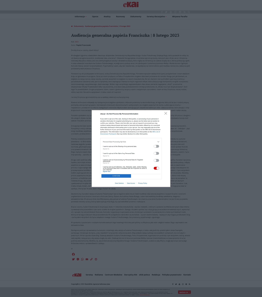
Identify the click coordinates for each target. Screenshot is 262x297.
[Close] (166, 114)
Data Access (131, 183)
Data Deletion (119, 183)
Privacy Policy (142, 183)
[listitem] (131, 142)
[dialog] (131, 148)
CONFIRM (116, 176)
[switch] (156, 146)
